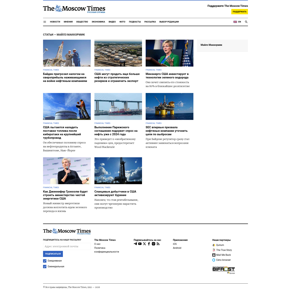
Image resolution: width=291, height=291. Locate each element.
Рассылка (150, 22)
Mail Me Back (223, 254)
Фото (122, 22)
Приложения (180, 240)
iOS (175, 244)
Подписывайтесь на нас (147, 240)
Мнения (68, 22)
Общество (82, 22)
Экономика (98, 22)
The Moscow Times (105, 240)
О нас (97, 244)
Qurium (220, 245)
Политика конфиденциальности (106, 249)
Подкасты (135, 22)
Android (177, 247)
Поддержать (239, 11)
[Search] (246, 22)
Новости (55, 22)
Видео (112, 22)
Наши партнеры (221, 240)
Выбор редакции (169, 22)
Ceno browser (223, 259)
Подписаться (53, 254)
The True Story (224, 250)
